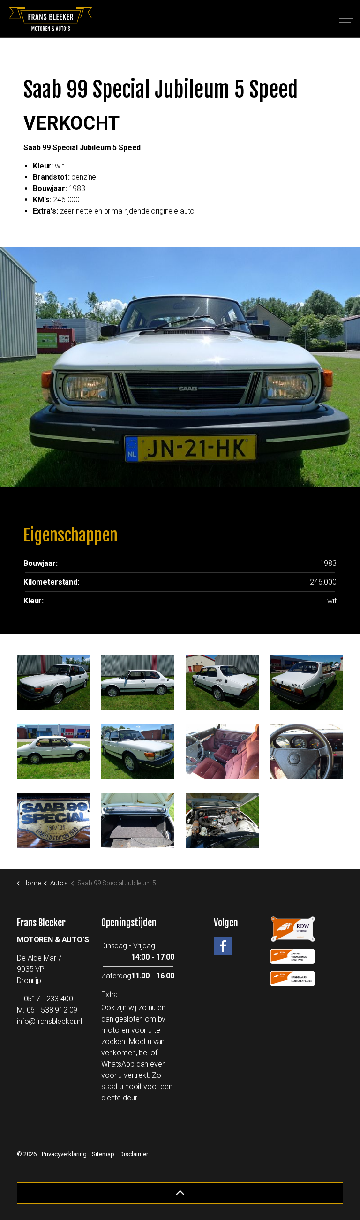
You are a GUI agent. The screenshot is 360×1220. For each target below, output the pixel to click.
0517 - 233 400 (48, 998)
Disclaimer (134, 1154)
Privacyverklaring (64, 1154)
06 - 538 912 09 (52, 1010)
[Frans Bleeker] (50, 18)
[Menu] (346, 19)
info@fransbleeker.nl (49, 1021)
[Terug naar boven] (180, 1193)
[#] (223, 946)
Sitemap (103, 1154)
